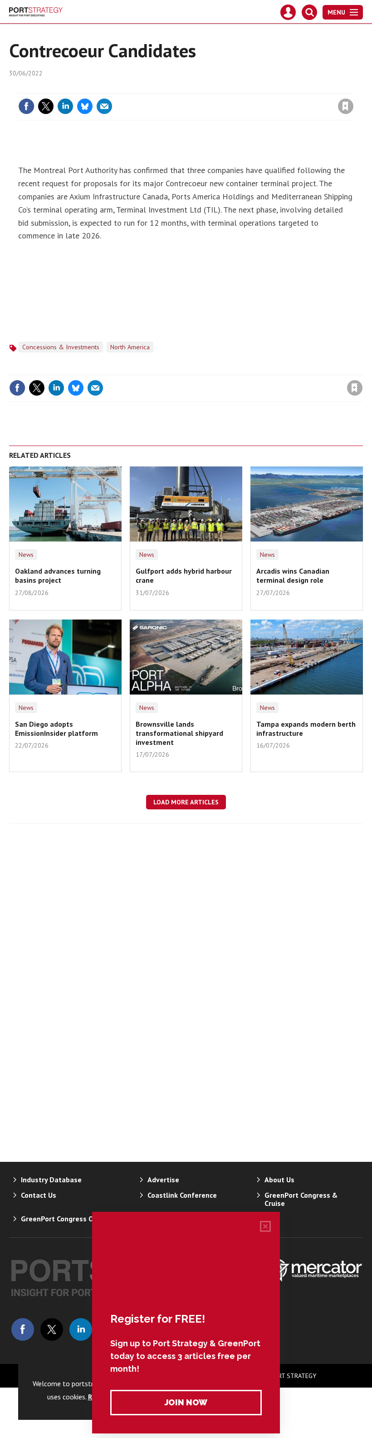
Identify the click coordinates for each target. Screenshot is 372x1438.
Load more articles (186, 802)
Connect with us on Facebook (22, 1329)
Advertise (163, 1179)
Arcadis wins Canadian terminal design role (292, 575)
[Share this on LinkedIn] (65, 106)
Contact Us (38, 1195)
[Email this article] (104, 106)
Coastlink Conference (182, 1195)
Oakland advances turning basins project (58, 575)
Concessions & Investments (60, 347)
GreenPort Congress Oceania (68, 1218)
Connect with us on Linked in (81, 1329)
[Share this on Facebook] (26, 106)
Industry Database (51, 1179)
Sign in (238, 88)
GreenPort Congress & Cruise (301, 1199)
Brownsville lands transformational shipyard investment (179, 733)
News (26, 554)
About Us (279, 1179)
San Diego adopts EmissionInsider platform (56, 728)
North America (130, 347)
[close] (352, 88)
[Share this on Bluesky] (85, 106)
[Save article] (346, 106)
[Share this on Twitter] (46, 106)
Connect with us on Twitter (52, 1329)
